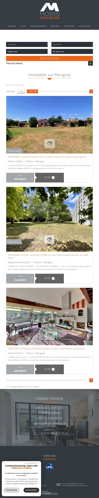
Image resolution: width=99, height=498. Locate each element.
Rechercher (49, 58)
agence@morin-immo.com (49, 423)
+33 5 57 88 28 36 (49, 418)
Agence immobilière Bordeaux (15, 85)
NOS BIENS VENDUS (38, 26)
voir (47, 177)
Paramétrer (11, 490)
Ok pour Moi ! (31, 490)
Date (31, 91)
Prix (21, 91)
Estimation (69, 26)
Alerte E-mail (85, 26)
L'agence (12, 26)
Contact (49, 433)
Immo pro (55, 26)
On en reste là (30, 463)
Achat (23, 26)
